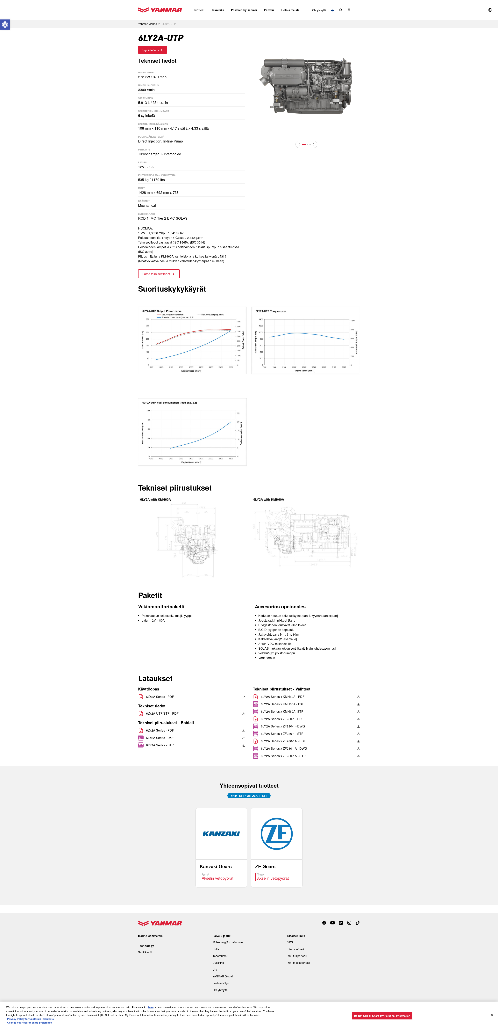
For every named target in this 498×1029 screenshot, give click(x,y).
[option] (306, 85)
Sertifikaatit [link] (145, 952)
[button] (198, 10)
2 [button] (307, 144)
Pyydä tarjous (150, 50)
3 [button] (310, 144)
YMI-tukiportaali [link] (297, 956)
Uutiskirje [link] (218, 963)
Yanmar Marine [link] (147, 24)
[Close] (491, 1015)
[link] (5, 24)
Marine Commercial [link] (150, 936)
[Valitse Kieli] (235, 697)
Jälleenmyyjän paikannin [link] (228, 942)
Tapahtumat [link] (220, 956)
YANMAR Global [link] (223, 976)
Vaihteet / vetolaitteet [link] (249, 796)
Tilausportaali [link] (295, 949)
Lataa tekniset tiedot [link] (156, 274)
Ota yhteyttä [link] (319, 10)
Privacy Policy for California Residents (30, 1019)
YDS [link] (290, 942)
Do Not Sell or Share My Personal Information (382, 1015)
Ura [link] (215, 969)
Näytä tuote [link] (221, 847)
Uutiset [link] (217, 949)
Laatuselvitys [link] (221, 983)
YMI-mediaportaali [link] (298, 963)
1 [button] (304, 144)
